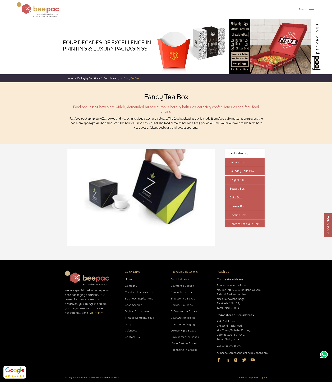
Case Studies (133, 305)
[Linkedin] (227, 361)
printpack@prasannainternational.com (242, 353)
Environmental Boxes (185, 337)
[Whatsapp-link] (324, 355)
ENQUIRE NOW (328, 225)
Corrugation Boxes (183, 317)
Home (128, 279)
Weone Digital (259, 377)
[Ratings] (14, 372)
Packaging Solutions (88, 78)
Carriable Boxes (181, 292)
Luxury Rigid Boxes (183, 330)
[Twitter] (244, 361)
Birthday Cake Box (241, 171)
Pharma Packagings (183, 324)
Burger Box (237, 188)
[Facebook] (219, 361)
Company (131, 285)
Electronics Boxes (183, 298)
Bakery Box (237, 162)
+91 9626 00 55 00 (229, 346)
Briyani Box (236, 179)
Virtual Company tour (139, 317)
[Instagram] (236, 361)
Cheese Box (237, 206)
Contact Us (132, 337)
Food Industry (180, 279)
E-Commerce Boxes (184, 311)
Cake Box (235, 197)
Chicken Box (237, 215)
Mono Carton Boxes (184, 343)
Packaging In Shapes (184, 349)
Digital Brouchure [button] (137, 311)
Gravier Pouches (182, 305)
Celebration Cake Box (244, 224)
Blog (128, 324)
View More (96, 313)
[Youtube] (253, 361)
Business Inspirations (139, 298)
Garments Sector (182, 285)
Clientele (131, 330)
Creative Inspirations (139, 292)
